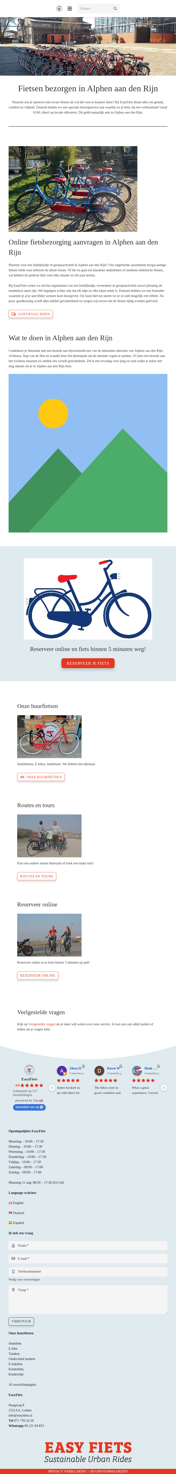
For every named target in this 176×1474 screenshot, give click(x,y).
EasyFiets (29, 1079)
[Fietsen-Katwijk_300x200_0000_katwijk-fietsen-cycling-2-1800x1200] (88, 935)
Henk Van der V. (151, 1068)
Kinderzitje (16, 1374)
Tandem (14, 1354)
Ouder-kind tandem (22, 1359)
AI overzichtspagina (22, 1384)
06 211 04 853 (34, 1426)
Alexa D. (75, 1068)
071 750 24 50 (24, 1420)
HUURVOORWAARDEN (109, 1471)
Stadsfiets (15, 1343)
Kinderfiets (16, 1369)
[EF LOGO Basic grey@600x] (59, 8)
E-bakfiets (15, 1364)
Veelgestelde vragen (41, 1024)
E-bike (13, 1348)
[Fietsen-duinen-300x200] (88, 835)
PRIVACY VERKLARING (67, 1471)
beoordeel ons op (27, 1107)
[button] (70, 8)
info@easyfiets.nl (20, 1415)
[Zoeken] (115, 8)
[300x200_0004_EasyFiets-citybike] (88, 736)
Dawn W (113, 1068)
